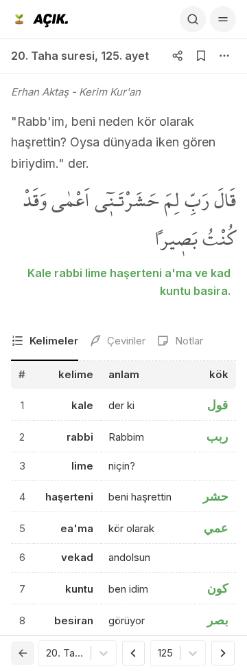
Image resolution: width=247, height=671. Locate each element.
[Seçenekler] (224, 55)
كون (217, 588)
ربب (217, 436)
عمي (216, 527)
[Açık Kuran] (39, 19)
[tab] (44, 342)
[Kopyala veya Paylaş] (177, 55)
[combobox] (47, 653)
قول (217, 404)
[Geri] (22, 653)
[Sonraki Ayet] (223, 653)
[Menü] (223, 19)
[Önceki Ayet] (133, 653)
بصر (217, 620)
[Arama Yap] (193, 19)
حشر (215, 496)
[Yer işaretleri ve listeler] (201, 55)
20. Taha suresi (53, 56)
